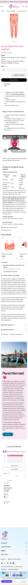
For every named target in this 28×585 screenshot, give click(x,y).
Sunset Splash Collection (17, 94)
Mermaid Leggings (11, 11)
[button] (23, 245)
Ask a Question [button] (14, 469)
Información (7, 84)
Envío (12, 57)
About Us (7, 434)
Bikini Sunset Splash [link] (7, 254)
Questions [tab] (5, 473)
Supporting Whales (13, 569)
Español (3, 559)
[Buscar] (23, 6)
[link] (10, 245)
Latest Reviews (18, 566)
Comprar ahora (14, 80)
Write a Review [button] (14, 465)
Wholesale (4, 569)
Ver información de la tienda (10, 271)
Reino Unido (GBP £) (15, 559)
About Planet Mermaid (7, 566)
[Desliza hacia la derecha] (16, 41)
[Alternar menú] (1, 6)
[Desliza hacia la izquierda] (12, 41)
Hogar (2, 11)
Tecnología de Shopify (20, 578)
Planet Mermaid (9, 578)
